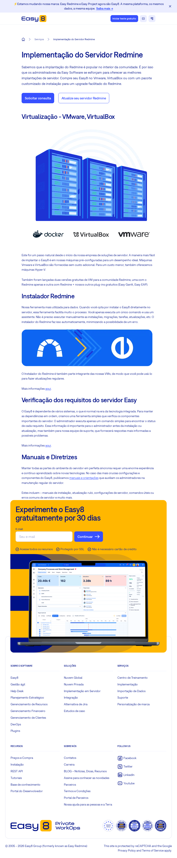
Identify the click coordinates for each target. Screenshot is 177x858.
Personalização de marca (133, 704)
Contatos (70, 757)
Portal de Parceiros (76, 797)
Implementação (127, 684)
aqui (48, 388)
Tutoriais (16, 778)
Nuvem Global (73, 677)
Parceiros (70, 784)
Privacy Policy (127, 850)
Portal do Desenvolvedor (27, 791)
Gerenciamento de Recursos (29, 704)
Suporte (122, 697)
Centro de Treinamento (132, 677)
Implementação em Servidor (82, 691)
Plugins (15, 730)
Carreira (69, 764)
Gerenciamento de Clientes (28, 717)
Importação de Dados (131, 691)
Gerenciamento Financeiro (28, 711)
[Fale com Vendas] (143, 18)
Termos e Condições (77, 791)
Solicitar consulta (38, 98)
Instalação (17, 764)
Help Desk (17, 691)
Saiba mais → (104, 8)
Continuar (85, 537)
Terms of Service (153, 850)
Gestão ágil (18, 684)
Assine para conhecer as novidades (86, 778)
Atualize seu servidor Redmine (84, 98)
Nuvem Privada (74, 684)
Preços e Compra (22, 757)
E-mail (19, 529)
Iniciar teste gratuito (124, 18)
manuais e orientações (83, 478)
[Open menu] (152, 18)
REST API (17, 771)
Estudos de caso (74, 711)
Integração (71, 697)
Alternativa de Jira (75, 704)
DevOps (16, 724)
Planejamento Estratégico (27, 697)
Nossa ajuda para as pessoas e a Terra (88, 804)
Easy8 (14, 677)
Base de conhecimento (25, 784)
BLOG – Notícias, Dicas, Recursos (85, 771)
